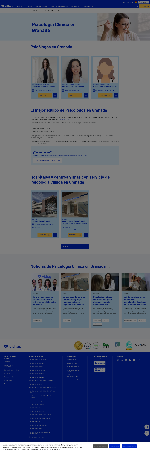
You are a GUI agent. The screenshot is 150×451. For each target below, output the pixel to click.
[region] (75, 446)
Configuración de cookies (100, 446)
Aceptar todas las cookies (129, 446)
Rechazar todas (115, 446)
